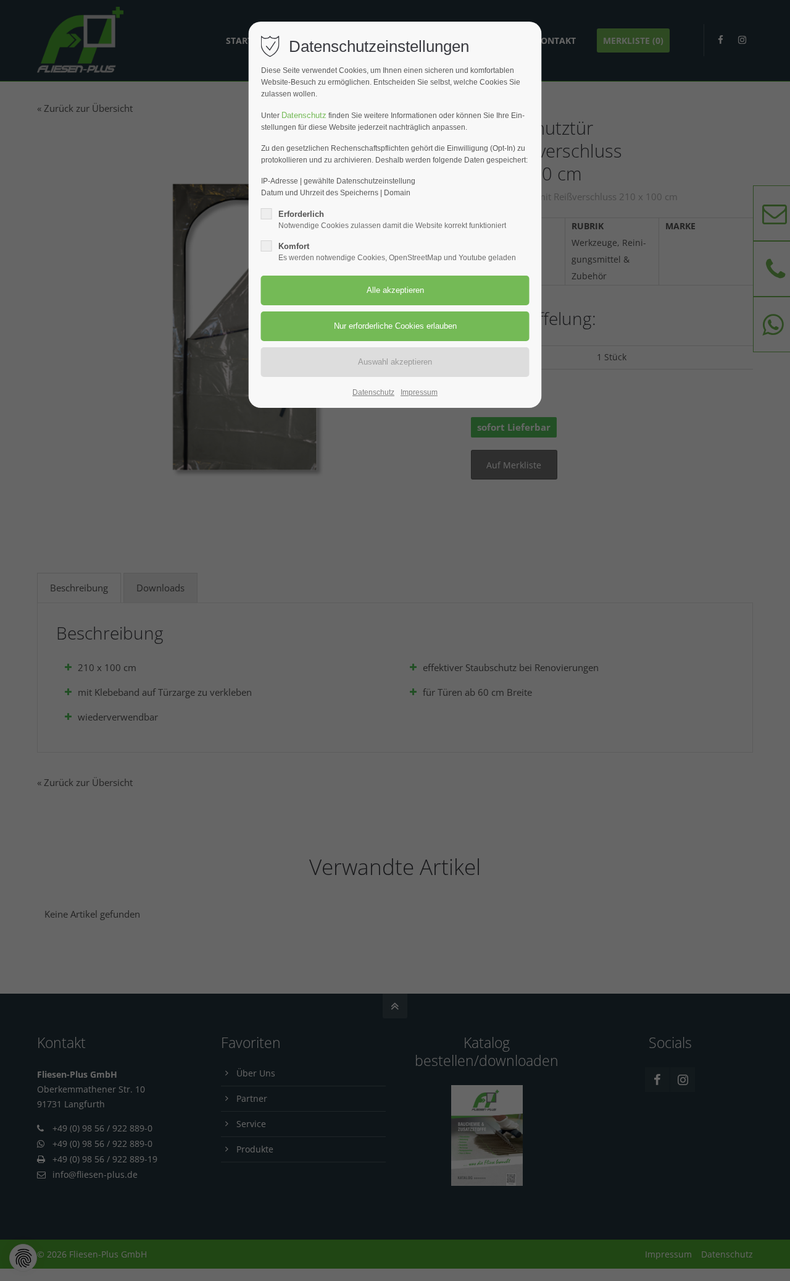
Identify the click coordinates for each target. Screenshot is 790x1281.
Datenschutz (303, 115)
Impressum (419, 392)
